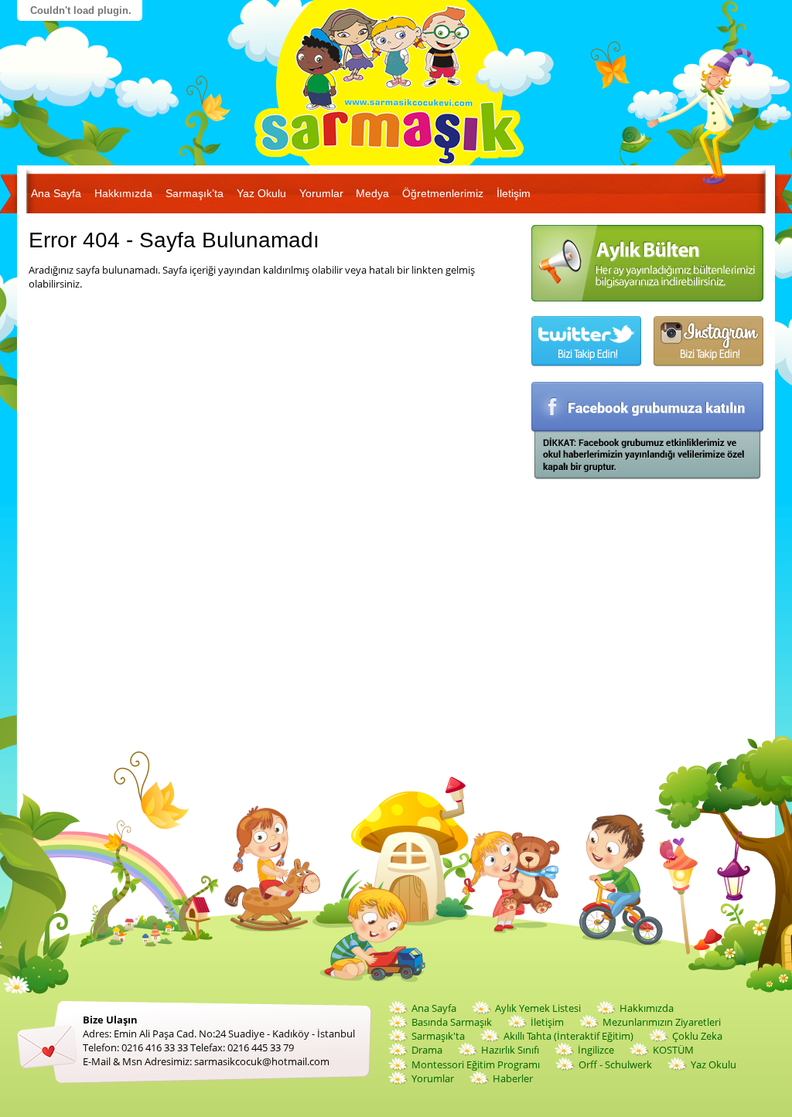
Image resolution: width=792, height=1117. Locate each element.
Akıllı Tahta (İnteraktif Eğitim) (568, 1036)
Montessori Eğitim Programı (475, 1064)
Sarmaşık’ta (195, 193)
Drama (426, 1050)
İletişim (514, 193)
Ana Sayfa (56, 193)
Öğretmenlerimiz (442, 193)
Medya (372, 193)
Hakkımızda (123, 193)
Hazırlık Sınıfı (510, 1050)
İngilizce (596, 1050)
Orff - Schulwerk (615, 1064)
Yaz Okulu (261, 193)
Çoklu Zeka (697, 1036)
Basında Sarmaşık (451, 1022)
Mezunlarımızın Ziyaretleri (662, 1022)
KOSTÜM (673, 1050)
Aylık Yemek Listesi (538, 1008)
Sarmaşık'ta (438, 1036)
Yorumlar (321, 193)
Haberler (513, 1078)
